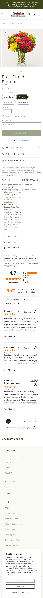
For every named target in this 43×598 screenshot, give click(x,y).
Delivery (8, 116)
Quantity (5, 107)
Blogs (7, 493)
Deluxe (22, 97)
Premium (8, 102)
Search (8, 488)
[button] (29, 14)
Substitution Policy (13, 540)
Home (4, 24)
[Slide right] (26, 71)
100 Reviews (14, 283)
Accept (20, 581)
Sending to (10, 120)
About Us (9, 473)
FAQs (7, 508)
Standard (8, 97)
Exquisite (23, 102)
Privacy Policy (11, 529)
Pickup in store (21, 116)
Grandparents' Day (12, 457)
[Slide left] (16, 71)
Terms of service (11, 545)
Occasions (9, 462)
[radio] (31, 273)
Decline (20, 586)
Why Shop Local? (12, 519)
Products (8, 468)
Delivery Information (13, 524)
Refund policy (10, 535)
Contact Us (9, 513)
